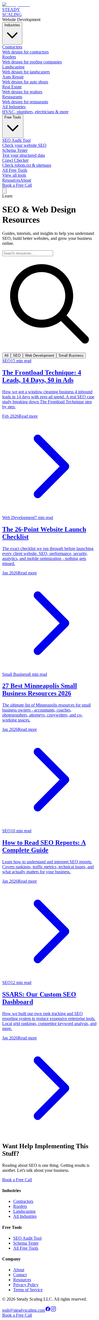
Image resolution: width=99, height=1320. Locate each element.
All (6, 355)
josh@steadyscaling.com (23, 1310)
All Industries (25, 1216)
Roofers (20, 1206)
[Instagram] (53, 1310)
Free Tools (12, 117)
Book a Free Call (17, 185)
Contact (20, 1274)
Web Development (39, 355)
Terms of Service (28, 1289)
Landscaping (24, 1211)
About (25, 180)
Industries (12, 25)
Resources (11, 180)
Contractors (23, 1201)
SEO (17, 355)
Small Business (71, 355)
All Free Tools (25, 1248)
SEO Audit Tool (27, 1238)
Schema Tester (25, 1243)
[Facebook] (48, 1310)
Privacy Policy (25, 1284)
